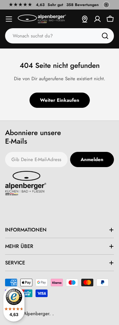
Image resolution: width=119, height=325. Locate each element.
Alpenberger (36, 313)
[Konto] (97, 19)
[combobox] (59, 35)
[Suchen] (105, 36)
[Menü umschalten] (9, 19)
